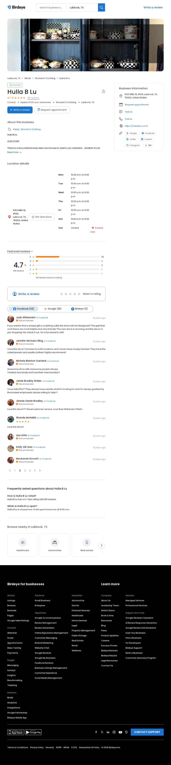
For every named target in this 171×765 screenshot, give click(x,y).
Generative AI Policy (89, 747)
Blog (103, 625)
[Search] (101, 7)
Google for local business (48, 617)
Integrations (13, 707)
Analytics (12, 702)
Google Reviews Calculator (139, 617)
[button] (10, 470)
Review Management (46, 622)
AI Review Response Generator (141, 622)
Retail (28, 78)
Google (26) (54, 308)
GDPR (58, 747)
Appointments (15, 642)
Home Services (79, 620)
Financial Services (81, 610)
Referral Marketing (44, 642)
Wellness (76, 650)
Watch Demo (108, 610)
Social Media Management (48, 678)
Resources (106, 620)
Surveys (11, 670)
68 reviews (33, 97)
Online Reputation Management (51, 632)
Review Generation (44, 627)
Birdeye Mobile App (17, 717)
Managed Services (135, 600)
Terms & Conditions (17, 747)
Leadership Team (110, 605)
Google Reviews (43, 652)
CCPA (74, 747)
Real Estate (77, 640)
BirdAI (10, 697)
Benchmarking (14, 680)
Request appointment (54, 110)
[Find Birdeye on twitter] (102, 732)
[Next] (102, 545)
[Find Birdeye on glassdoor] (126, 732)
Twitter (133, 139)
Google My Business (45, 657)
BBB (149, 145)
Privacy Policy (37, 747)
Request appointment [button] (137, 104)
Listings (11, 600)
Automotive (78, 600)
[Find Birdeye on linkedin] (108, 732)
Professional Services (136, 605)
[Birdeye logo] (17, 7)
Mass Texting (14, 647)
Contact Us (107, 665)
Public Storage (79, 635)
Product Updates (110, 635)
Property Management (83, 630)
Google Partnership (17, 712)
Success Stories (109, 645)
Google (133, 133)
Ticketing (12, 685)
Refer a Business (134, 652)
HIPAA (66, 747)
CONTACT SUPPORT (147, 732)
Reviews (11, 605)
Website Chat (42, 647)
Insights (11, 675)
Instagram (135, 145)
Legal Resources (109, 660)
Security (50, 747)
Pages (10, 615)
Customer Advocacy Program (141, 657)
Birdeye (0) (81, 308)
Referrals (11, 610)
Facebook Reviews (44, 662)
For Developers (133, 642)
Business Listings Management (51, 667)
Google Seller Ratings (18, 620)
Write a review (153, 7)
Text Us (128, 111)
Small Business (42, 600)
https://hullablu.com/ (136, 126)
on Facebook (42, 317)
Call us (128, 119)
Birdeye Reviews (109, 650)
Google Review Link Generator (141, 627)
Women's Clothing (45, 78)
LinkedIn (148, 139)
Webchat (12, 632)
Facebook (149, 133)
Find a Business (133, 637)
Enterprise (40, 605)
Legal (74, 625)
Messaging (13, 665)
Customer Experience (46, 673)
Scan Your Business (135, 632)
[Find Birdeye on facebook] (96, 732)
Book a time (107, 615)
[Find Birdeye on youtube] (120, 732)
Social (10, 637)
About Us (106, 600)
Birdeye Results (109, 655)
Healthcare (77, 615)
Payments (12, 652)
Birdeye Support (134, 647)
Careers (105, 640)
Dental (75, 605)
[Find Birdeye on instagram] (114, 732)
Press (104, 630)
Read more (13, 152)
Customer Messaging (46, 637)
